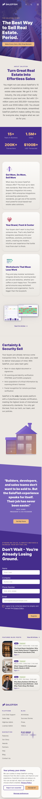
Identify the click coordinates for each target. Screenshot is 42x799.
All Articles (25, 715)
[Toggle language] (29, 4)
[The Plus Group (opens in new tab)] (28, 738)
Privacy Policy (18, 608)
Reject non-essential (20, 782)
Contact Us (6, 758)
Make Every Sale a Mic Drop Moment (18, 44)
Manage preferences (20, 793)
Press (23, 722)
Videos (23, 726)
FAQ (3, 751)
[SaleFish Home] (9, 706)
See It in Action (19, 326)
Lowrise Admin (7, 726)
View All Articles (32, 637)
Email (4, 596)
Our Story (5, 739)
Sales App (5, 718)
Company (6, 578)
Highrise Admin (7, 722)
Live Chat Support (8, 715)
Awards (5, 743)
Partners (5, 747)
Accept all (20, 788)
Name (4, 568)
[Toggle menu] (36, 4)
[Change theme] (24, 4)
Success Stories (27, 718)
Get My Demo (21, 521)
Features (5, 736)
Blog (3, 754)
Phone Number (8, 587)
